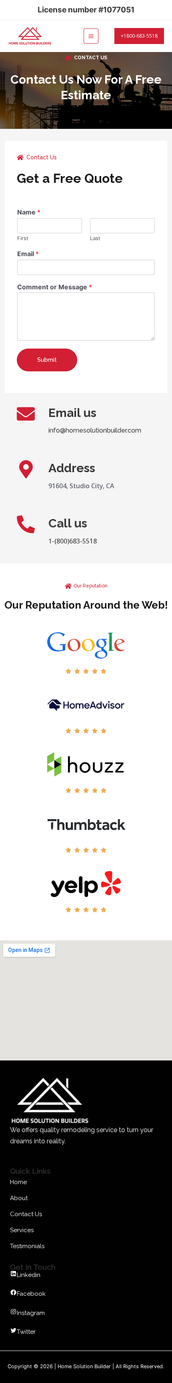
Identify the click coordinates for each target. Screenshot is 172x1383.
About (19, 1198)
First (22, 238)
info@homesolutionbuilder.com (94, 430)
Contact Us (26, 1214)
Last (95, 238)
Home (18, 1182)
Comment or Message (54, 287)
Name (28, 212)
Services (22, 1230)
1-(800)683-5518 (72, 541)
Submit (47, 359)
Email (28, 254)
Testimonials (27, 1246)
